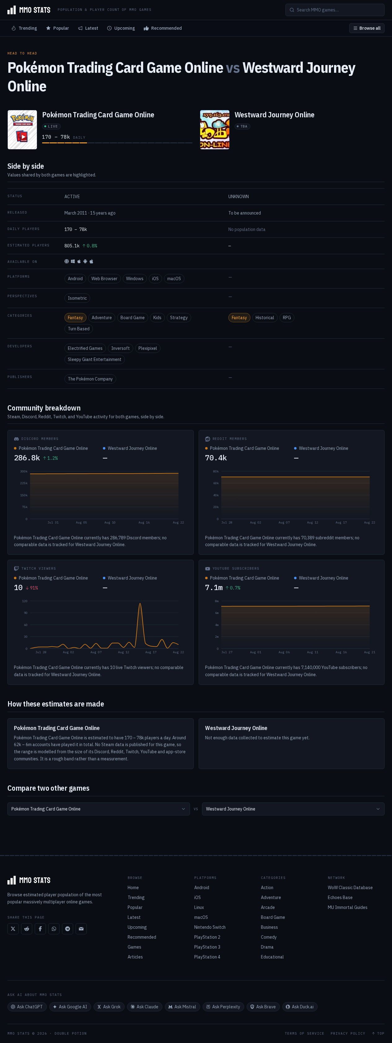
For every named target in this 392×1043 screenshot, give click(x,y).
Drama (267, 947)
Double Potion (71, 1033)
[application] (100, 498)
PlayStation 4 (207, 957)
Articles (135, 957)
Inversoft (120, 348)
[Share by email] (81, 928)
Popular (61, 28)
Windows (134, 278)
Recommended (166, 28)
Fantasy (75, 317)
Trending (28, 28)
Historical (265, 317)
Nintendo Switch (210, 927)
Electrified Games (85, 348)
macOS (174, 278)
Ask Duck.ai (303, 1007)
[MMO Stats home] (28, 10)
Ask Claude (147, 1007)
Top (381, 1034)
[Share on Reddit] (26, 928)
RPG (287, 317)
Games (134, 947)
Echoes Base (340, 897)
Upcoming (124, 28)
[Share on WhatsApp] (53, 928)
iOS (155, 278)
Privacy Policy (348, 1034)
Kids (157, 317)
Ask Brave (266, 1007)
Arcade (268, 907)
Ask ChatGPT (30, 1007)
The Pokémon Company (90, 379)
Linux (199, 907)
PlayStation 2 (207, 937)
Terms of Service (304, 1034)
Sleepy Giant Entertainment (94, 359)
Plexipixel (148, 348)
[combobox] (99, 809)
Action (267, 887)
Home (133, 887)
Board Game (133, 317)
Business (269, 927)
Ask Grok (112, 1007)
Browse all (370, 28)
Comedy (269, 937)
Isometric (77, 298)
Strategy (179, 317)
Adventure (102, 317)
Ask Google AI (73, 1007)
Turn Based (79, 329)
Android (75, 278)
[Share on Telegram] (67, 928)
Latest (91, 28)
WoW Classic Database (350, 887)
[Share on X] (13, 928)
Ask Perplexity (226, 1007)
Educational (272, 957)
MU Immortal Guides (348, 907)
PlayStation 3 (207, 947)
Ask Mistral (185, 1007)
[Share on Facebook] (40, 928)
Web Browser (104, 278)
